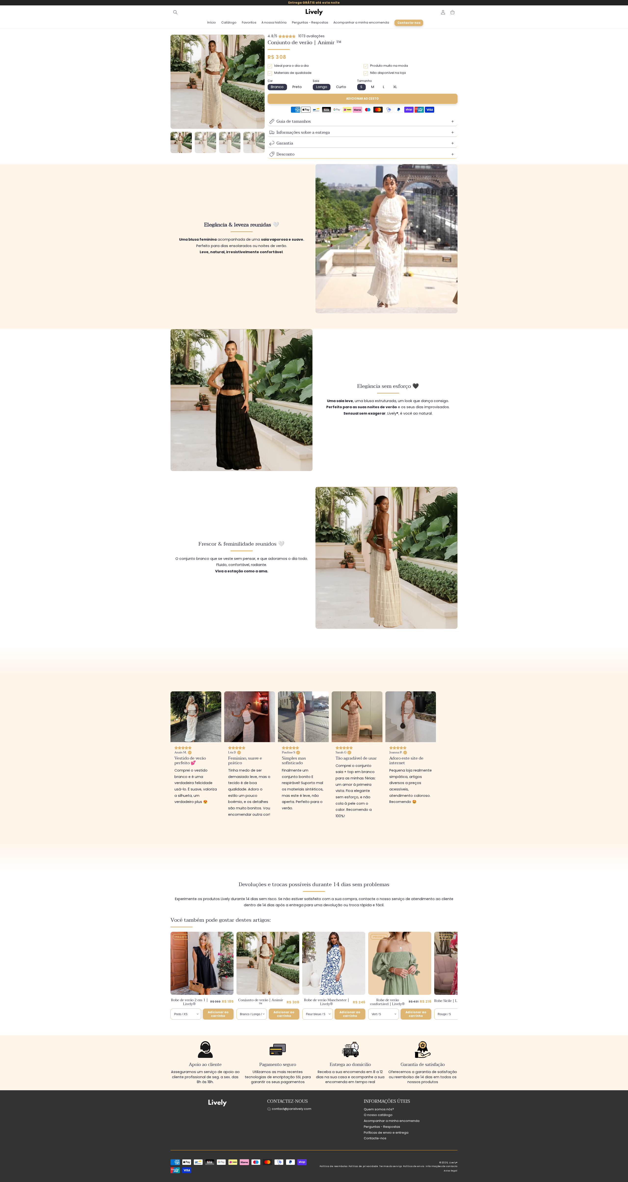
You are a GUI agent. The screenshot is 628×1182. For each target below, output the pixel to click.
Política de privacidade (363, 1166)
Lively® (453, 1162)
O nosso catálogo (378, 1115)
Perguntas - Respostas (382, 1127)
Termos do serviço (390, 1166)
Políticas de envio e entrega (386, 1132)
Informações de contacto (442, 1166)
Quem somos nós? (379, 1109)
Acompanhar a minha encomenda (391, 1121)
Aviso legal (451, 1170)
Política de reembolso (333, 1166)
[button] (175, 12)
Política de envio (413, 1166)
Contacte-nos (375, 1138)
